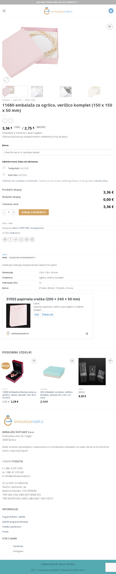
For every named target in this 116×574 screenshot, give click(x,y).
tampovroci (15, 232)
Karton (17, 100)
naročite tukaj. (101, 180)
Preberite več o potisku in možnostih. (20, 180)
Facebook (18, 546)
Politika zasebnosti (11, 526)
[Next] (107, 53)
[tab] (4, 258)
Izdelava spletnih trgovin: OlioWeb (58, 564)
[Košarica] (111, 10)
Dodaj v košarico (34, 212)
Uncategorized (37, 228)
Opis (4, 257)
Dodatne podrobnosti (22, 257)
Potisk (5, 531)
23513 (82, 392)
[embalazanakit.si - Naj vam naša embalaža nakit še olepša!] (58, 11)
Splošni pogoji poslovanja (15, 521)
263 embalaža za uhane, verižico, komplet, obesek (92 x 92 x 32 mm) (56, 395)
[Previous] (8, 53)
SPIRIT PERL (30, 100)
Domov (6, 100)
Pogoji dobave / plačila (13, 516)
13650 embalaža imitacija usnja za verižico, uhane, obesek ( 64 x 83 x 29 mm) (19, 395)
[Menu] (4, 10)
